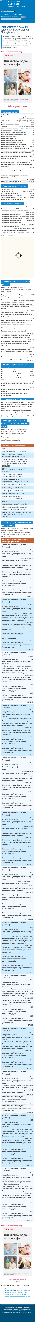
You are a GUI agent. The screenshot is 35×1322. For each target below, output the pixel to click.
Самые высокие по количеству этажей (16, 1292)
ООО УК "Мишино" (27, 129)
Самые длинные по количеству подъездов (17, 1296)
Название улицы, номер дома (10, 16)
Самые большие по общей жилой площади (17, 1290)
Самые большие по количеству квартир (16, 1289)
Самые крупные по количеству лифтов (16, 1294)
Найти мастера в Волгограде (17, 106)
